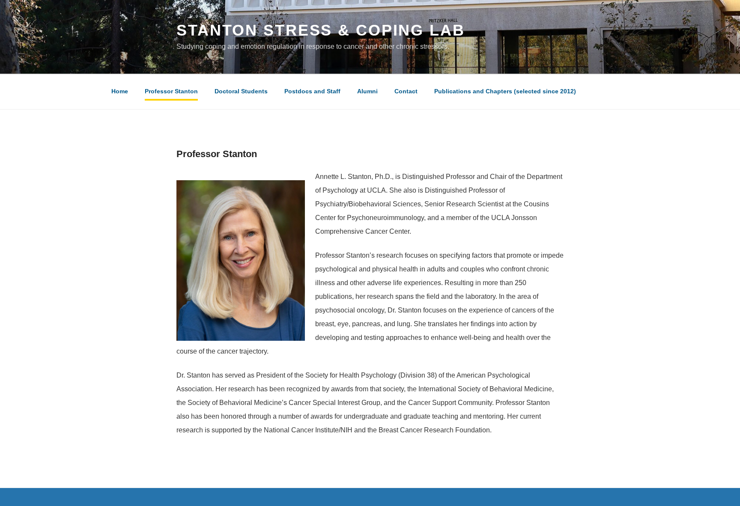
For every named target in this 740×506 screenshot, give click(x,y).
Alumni (367, 91)
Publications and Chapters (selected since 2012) (505, 91)
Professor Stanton (171, 91)
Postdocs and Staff (312, 91)
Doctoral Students (241, 91)
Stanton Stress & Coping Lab (320, 30)
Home (119, 91)
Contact (406, 91)
